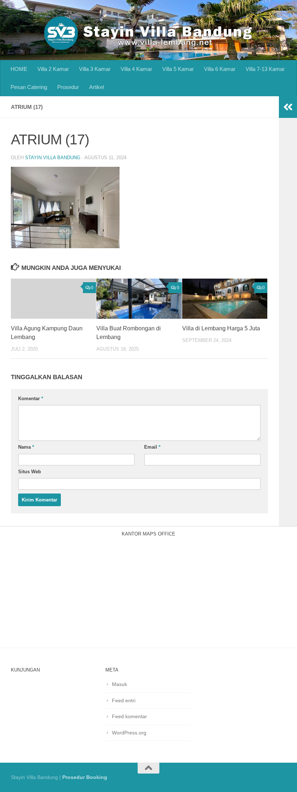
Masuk (119, 684)
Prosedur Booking (84, 777)
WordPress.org (129, 733)
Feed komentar (129, 716)
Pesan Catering (29, 87)
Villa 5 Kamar (178, 69)
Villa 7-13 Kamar (265, 69)
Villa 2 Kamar (53, 69)
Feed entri (123, 700)
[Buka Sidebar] (288, 107)
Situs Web (29, 471)
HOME (19, 69)
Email (152, 447)
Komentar (30, 398)
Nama (26, 447)
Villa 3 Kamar (94, 69)
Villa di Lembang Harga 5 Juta (221, 328)
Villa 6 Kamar (219, 69)
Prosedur (68, 87)
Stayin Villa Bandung (52, 157)
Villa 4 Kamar (136, 69)
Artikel (96, 87)
